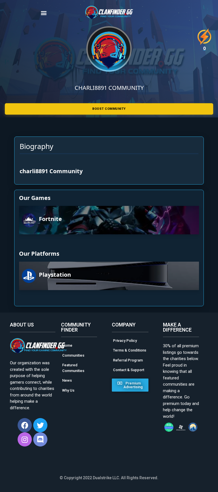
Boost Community (109, 109)
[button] (50, 12)
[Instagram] (25, 439)
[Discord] (40, 439)
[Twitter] (40, 425)
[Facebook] (25, 425)
